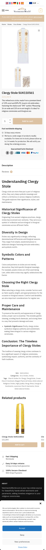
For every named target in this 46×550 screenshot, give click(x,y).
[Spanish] (22, 3)
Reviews (7, 171)
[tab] (22, 165)
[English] (7, 3)
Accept (22, 528)
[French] (11, 3)
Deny (22, 535)
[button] (40, 503)
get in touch (38, 17)
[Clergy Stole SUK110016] (19, 418)
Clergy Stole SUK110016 (13, 437)
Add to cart (27, 121)
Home (4, 24)
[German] (14, 3)
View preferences (22, 542)
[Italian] (18, 3)
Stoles (9, 24)
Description (7, 165)
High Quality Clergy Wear (25, 384)
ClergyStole (31, 378)
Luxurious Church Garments (24, 386)
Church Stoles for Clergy (17, 378)
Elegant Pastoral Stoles (23, 381)
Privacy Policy (22, 547)
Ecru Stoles (17, 24)
